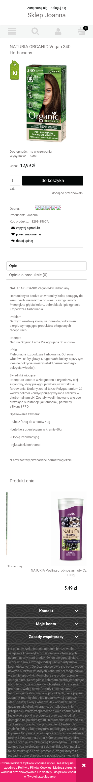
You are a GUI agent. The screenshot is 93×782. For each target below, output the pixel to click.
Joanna (32, 215)
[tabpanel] (46, 378)
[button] (12, 31)
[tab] (46, 265)
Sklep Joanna (47, 15)
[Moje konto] (58, 31)
